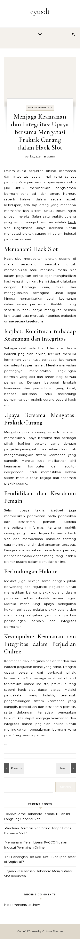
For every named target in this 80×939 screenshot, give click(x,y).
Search (65, 787)
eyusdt (40, 11)
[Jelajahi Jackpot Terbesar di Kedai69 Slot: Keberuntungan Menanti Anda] (13, 768)
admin (51, 156)
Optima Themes (52, 931)
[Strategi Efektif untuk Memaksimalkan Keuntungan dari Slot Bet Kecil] (66, 768)
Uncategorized (40, 107)
